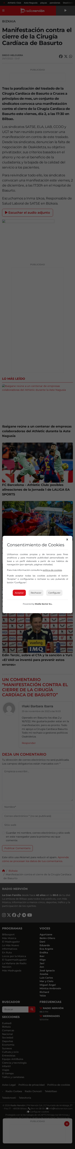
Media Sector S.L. (43, 604)
